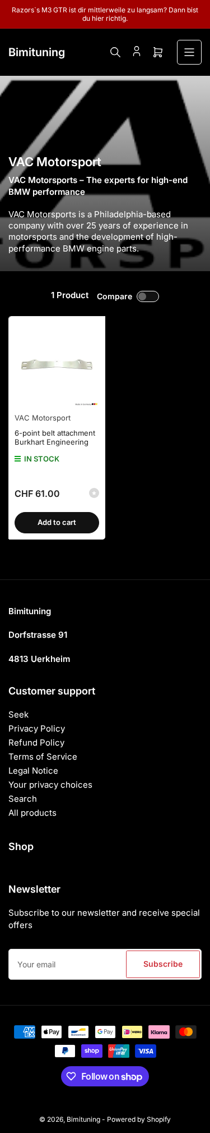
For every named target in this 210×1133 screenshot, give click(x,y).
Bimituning (83, 1119)
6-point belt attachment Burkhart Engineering (55, 437)
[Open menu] (189, 52)
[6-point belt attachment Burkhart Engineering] (57, 364)
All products (32, 812)
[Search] (115, 52)
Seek (18, 714)
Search (22, 798)
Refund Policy (36, 742)
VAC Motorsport (43, 417)
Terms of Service (42, 756)
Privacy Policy (36, 728)
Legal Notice (33, 770)
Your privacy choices (50, 784)
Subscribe (163, 963)
